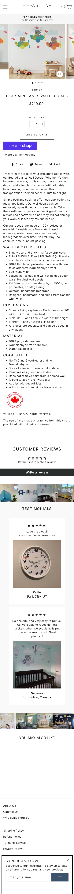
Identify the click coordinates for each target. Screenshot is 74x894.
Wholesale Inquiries (16, 817)
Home (36, 89)
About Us (9, 805)
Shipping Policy (13, 830)
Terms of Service (14, 842)
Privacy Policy (12, 848)
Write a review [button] (37, 472)
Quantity (37, 117)
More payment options (20, 154)
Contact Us (11, 811)
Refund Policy (12, 836)
